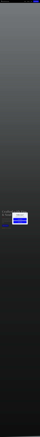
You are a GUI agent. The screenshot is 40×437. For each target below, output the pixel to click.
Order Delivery (20, 219)
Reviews (28, 1)
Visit (31, 1)
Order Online (36, 1)
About (25, 1)
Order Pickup (20, 222)
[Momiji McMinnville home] (5, 1)
